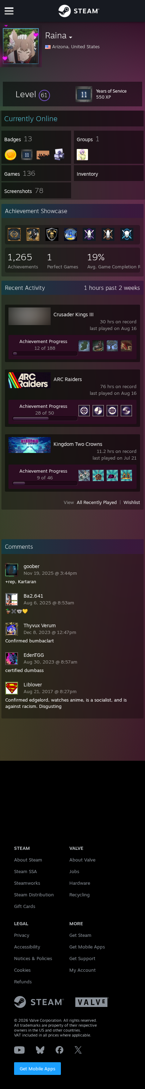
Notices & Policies (33, 958)
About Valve (82, 860)
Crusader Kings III (73, 314)
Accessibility (27, 947)
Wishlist (132, 502)
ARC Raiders (67, 379)
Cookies (22, 970)
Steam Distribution (34, 894)
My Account (82, 970)
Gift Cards (24, 906)
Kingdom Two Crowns (77, 444)
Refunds (23, 981)
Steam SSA (25, 871)
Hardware (79, 883)
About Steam (28, 860)
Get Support (82, 958)
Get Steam (80, 935)
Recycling (79, 894)
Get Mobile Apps (37, 1068)
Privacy (21, 935)
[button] (32, 94)
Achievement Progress (43, 341)
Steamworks (27, 883)
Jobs (74, 871)
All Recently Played (97, 502)
